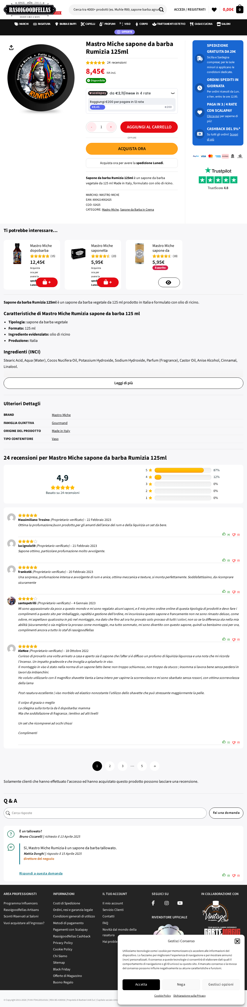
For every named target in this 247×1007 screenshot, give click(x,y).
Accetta (141, 984)
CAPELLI (90, 24)
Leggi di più (123, 383)
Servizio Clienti (113, 910)
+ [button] (49, 282)
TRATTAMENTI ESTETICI (171, 24)
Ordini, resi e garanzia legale (73, 910)
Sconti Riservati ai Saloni (21, 916)
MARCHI (24, 24)
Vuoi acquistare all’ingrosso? (24, 923)
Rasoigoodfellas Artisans (21, 910)
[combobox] (118, 9)
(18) (175, 256)
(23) (113, 256)
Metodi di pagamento (68, 923)
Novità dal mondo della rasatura (120, 932)
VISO (127, 24)
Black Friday (61, 969)
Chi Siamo (60, 956)
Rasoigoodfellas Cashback (71, 936)
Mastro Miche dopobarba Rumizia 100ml (42, 250)
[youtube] (180, 903)
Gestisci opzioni (220, 984)
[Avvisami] (169, 282)
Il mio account (113, 903)
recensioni (116, 62)
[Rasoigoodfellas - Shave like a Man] (33, 10)
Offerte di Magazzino (67, 976)
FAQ (105, 923)
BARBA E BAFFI (68, 24)
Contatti (108, 916)
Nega (181, 984)
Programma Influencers (21, 903)
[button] (237, 941)
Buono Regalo (63, 982)
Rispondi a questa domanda (41, 873)
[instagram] (167, 903)
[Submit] (163, 9)
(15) (52, 256)
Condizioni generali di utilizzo (74, 916)
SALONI (225, 24)
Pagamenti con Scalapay (70, 929)
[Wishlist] (214, 9)
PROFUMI (110, 24)
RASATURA (44, 24)
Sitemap (59, 962)
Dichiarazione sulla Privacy (189, 996)
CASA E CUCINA (204, 24)
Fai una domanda (226, 812)
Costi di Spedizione (66, 903)
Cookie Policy (162, 996)
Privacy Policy (63, 943)
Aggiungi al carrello (149, 127)
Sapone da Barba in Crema (137, 209)
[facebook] (153, 903)
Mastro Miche (110, 209)
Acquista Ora (132, 149)
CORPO (143, 24)
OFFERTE (127, 32)
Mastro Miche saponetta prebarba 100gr (103, 250)
